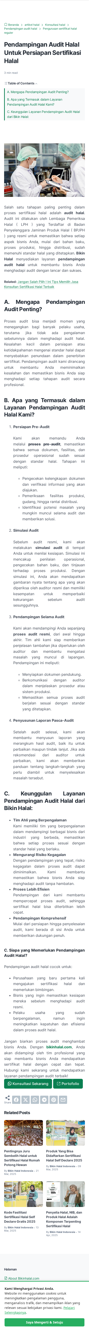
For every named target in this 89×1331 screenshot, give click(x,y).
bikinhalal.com (59, 1047)
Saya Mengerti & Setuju (44, 1322)
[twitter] (25, 1100)
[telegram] (44, 1100)
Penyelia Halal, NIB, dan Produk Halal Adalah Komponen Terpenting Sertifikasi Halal (64, 1219)
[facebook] (16, 1100)
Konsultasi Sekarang (30, 1083)
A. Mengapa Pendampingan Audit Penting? (38, 92)
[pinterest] (54, 1100)
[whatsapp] (35, 1100)
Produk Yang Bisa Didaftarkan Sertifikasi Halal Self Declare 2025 (64, 1155)
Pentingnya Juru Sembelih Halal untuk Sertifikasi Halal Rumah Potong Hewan (22, 1158)
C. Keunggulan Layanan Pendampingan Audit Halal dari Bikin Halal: (43, 114)
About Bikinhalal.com (23, 1278)
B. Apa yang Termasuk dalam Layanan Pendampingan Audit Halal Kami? (34, 101)
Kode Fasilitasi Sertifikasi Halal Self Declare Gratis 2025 (19, 1216)
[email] (63, 1100)
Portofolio (70, 1083)
